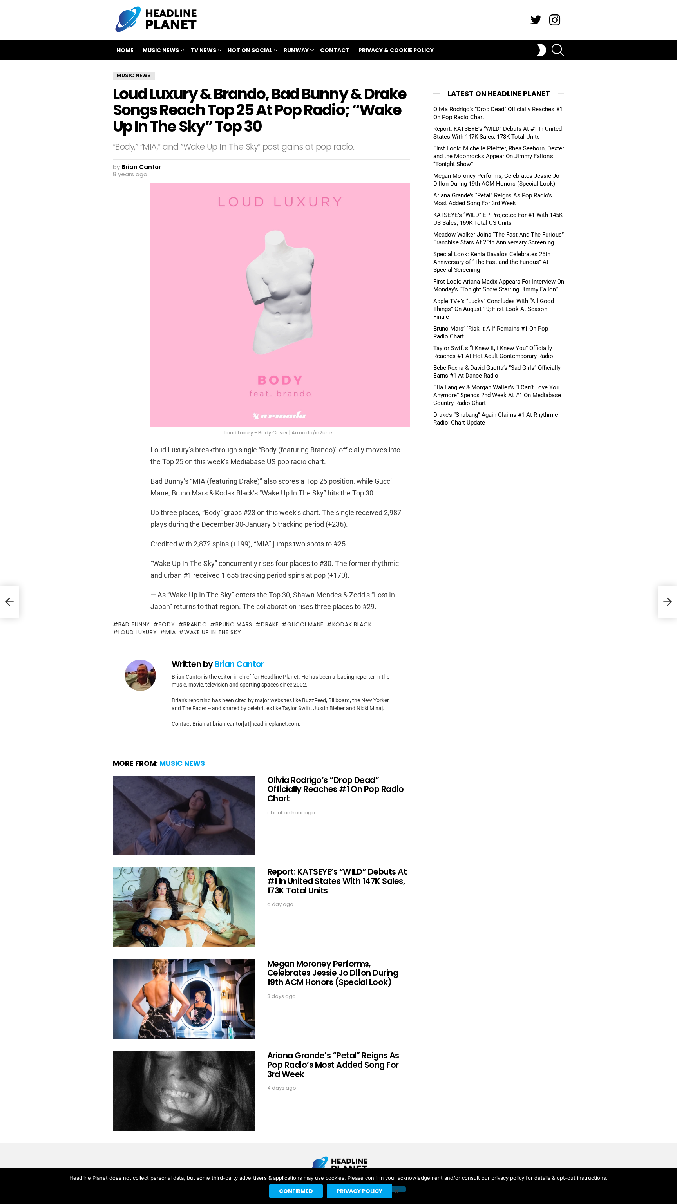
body (167, 624)
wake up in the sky (212, 632)
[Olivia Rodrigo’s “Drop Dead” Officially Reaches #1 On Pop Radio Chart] (184, 816)
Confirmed (296, 1191)
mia (170, 632)
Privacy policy (359, 1191)
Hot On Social (250, 50)
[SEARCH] (558, 50)
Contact (334, 50)
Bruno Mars (233, 624)
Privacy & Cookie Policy (396, 50)
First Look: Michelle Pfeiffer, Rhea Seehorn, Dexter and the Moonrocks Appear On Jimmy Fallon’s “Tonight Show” (498, 156)
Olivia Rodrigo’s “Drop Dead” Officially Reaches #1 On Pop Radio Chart (335, 789)
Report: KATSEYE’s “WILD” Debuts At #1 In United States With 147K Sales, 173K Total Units (337, 881)
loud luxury (137, 632)
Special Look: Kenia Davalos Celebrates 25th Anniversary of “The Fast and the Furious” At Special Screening (491, 262)
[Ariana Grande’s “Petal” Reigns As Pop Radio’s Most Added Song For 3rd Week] (184, 1091)
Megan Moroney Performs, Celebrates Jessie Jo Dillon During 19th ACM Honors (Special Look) (332, 973)
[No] (396, 1189)
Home (125, 50)
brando (195, 624)
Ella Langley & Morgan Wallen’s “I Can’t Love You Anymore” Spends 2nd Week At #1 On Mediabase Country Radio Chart (497, 395)
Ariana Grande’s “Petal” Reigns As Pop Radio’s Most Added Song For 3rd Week (333, 1064)
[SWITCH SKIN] (541, 50)
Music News (161, 50)
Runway (296, 50)
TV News (203, 50)
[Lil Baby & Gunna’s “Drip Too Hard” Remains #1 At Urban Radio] (667, 602)
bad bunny (134, 624)
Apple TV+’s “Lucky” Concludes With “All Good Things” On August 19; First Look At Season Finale (493, 309)
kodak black (351, 624)
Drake (270, 624)
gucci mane (305, 624)
